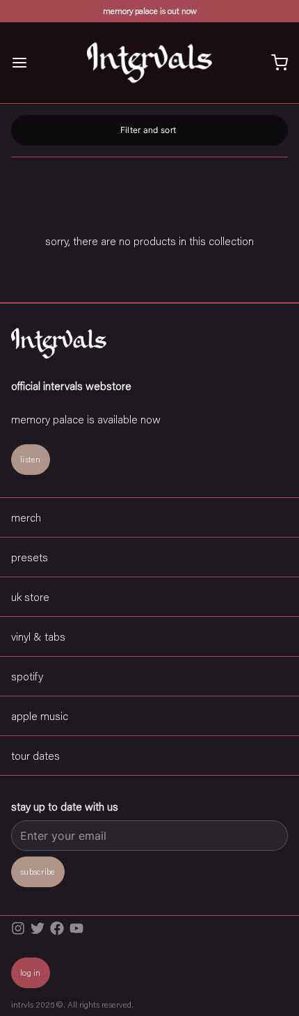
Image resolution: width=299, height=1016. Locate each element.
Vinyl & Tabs (38, 636)
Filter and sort (148, 130)
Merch (26, 517)
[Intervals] (149, 62)
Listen (30, 459)
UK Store (30, 596)
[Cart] (274, 63)
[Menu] (25, 63)
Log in (30, 972)
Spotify (27, 676)
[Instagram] (18, 928)
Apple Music (39, 715)
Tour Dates (35, 755)
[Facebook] (57, 928)
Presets (29, 556)
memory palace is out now (150, 11)
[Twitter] (38, 928)
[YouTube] (76, 928)
